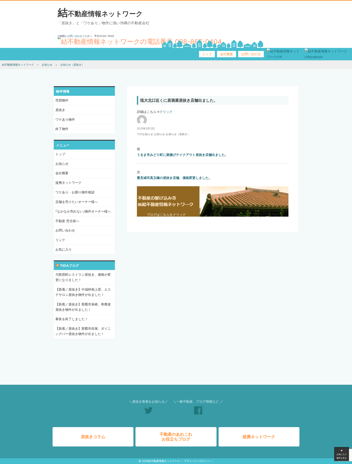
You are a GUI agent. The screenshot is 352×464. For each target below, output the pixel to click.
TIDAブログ (69, 266)
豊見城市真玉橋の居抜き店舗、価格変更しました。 (174, 178)
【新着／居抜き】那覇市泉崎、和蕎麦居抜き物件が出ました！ (83, 307)
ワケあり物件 (65, 119)
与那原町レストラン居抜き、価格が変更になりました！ (83, 277)
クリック (166, 112)
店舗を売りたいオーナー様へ (76, 202)
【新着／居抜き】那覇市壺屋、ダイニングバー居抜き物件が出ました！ (83, 331)
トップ (207, 54)
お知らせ (159, 134)
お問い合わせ (251, 54)
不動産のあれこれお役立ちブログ (176, 437)
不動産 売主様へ (67, 221)
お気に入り (63, 249)
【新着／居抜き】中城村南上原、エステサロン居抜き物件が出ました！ (83, 292)
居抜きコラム (93, 436)
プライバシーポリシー (197, 461)
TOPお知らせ (145, 134)
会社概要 (226, 54)
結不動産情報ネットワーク (100, 14)
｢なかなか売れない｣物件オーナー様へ (83, 211)
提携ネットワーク (68, 183)
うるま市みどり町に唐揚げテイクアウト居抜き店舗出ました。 (182, 155)
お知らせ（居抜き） (178, 134)
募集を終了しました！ (71, 319)
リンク (60, 240)
